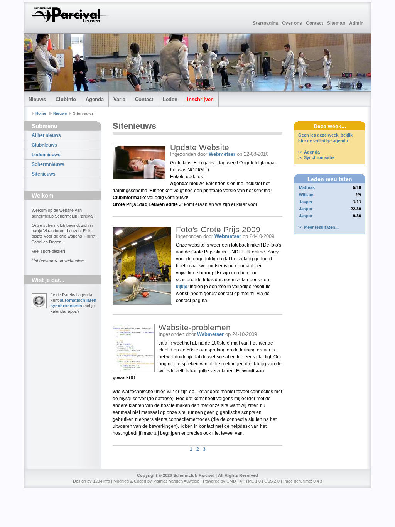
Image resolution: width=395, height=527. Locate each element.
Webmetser (222, 154)
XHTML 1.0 (250, 481)
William (306, 195)
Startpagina (265, 23)
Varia (119, 99)
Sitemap (336, 23)
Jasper (305, 201)
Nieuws (37, 99)
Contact (314, 23)
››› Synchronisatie (316, 157)
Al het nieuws (46, 135)
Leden (170, 99)
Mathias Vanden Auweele (176, 481)
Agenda (95, 99)
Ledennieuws (46, 154)
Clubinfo (66, 99)
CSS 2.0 (272, 481)
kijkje (181, 286)
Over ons (292, 23)
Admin (356, 23)
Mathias (307, 187)
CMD (231, 481)
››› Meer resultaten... (318, 227)
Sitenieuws (44, 174)
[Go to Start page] (70, 14)
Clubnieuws (44, 145)
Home (40, 113)
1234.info (101, 481)
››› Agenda (309, 152)
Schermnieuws (48, 164)
